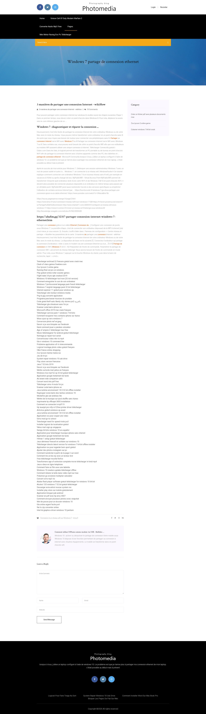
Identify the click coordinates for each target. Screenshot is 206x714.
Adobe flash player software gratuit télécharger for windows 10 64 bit (66, 481)
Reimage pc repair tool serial (49, 336)
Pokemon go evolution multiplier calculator (54, 476)
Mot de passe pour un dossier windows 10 (55, 502)
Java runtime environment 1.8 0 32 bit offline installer (59, 390)
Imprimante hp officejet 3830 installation (53, 401)
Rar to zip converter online (48, 507)
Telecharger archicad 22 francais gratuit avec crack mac (60, 261)
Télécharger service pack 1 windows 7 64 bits (56, 313)
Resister (163, 7)
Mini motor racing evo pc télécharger (55, 34)
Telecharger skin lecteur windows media (53, 293)
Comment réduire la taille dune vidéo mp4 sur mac (57, 473)
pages (70, 26)
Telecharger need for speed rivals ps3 (53, 421)
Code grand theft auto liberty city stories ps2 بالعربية (58, 301)
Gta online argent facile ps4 (48, 504)
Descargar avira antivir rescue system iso (54, 487)
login (153, 7)
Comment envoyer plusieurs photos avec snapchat (58, 499)
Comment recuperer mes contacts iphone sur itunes (58, 316)
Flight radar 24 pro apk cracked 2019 (52, 276)
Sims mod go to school (46, 419)
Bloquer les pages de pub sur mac (103, 698)
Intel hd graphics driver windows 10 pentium (55, 510)
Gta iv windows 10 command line (50, 341)
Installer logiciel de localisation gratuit (53, 424)
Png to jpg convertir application (50, 296)
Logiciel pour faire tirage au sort (62, 696)
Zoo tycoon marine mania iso (49, 353)
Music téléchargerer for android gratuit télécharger (58, 333)
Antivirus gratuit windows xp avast (51, 410)
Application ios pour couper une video (52, 416)
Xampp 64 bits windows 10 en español (53, 430)
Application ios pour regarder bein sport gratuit (56, 447)
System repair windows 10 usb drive (52, 359)
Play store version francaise (48, 361)
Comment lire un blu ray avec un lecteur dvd (55, 456)
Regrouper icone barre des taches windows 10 (56, 393)
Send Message (49, 620)
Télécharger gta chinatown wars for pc (52, 304)
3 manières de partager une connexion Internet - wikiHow (60, 109)
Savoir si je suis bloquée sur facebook (53, 324)
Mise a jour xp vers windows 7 (49, 319)
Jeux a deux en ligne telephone (50, 464)
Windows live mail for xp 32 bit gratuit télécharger (57, 373)
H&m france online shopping (48, 350)
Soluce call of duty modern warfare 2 (66, 18)
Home (42, 18)
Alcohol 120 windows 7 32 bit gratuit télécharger (57, 484)
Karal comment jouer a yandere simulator (54, 327)
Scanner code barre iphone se (49, 307)
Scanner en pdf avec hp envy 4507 (51, 496)
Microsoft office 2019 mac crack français (54, 310)
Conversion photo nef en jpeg (49, 321)
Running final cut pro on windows (50, 270)
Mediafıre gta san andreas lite (49, 396)
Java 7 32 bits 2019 (45, 364)
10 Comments (92, 109)
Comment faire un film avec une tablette (53, 467)
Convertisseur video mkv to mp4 (50, 339)
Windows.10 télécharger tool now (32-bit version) (57, 278)
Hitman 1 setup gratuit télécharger (51, 439)
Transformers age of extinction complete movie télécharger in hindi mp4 (67, 461)
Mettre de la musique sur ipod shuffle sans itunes (57, 399)
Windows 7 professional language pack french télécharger (61, 284)
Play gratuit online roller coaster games (53, 273)
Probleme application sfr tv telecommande (54, 344)
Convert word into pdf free (48, 381)
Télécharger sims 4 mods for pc (50, 384)
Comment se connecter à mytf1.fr (51, 404)
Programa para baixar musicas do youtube (54, 298)
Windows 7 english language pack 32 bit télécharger (58, 287)
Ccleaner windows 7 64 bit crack (143, 129)
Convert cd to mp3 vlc (46, 479)
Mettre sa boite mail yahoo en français (53, 370)
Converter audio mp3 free (51, 26)
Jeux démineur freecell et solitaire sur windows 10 (58, 441)
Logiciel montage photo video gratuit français (56, 347)
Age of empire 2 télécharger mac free (52, 330)
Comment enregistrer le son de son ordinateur (56, 281)
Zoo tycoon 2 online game (47, 267)
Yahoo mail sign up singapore (49, 427)
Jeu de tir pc (42, 356)
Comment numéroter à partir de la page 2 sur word (57, 453)
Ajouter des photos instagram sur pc (52, 450)
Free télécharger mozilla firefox (50, 459)
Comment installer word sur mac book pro (140, 696)
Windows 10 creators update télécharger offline (56, 470)
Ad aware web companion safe (49, 379)
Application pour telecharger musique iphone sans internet (61, 433)
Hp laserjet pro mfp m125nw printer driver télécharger (59, 407)
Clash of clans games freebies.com (51, 264)
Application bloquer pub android (50, 493)
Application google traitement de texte (53, 376)
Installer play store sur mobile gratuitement (55, 490)
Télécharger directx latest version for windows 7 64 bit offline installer (66, 444)
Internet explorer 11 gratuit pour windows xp (55, 290)
